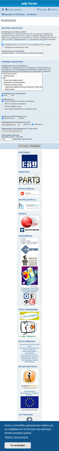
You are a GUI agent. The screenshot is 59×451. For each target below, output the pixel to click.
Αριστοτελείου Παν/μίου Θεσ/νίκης (30, 345)
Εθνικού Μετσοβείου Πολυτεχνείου (29, 352)
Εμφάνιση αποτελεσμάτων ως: (14, 116)
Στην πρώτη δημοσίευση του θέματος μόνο (20, 109)
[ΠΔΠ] (22, 78)
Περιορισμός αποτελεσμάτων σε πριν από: (19, 128)
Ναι (5, 95)
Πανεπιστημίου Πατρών (29, 358)
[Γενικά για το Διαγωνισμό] (22, 80)
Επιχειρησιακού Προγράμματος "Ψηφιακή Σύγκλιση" (29, 393)
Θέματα (21, 118)
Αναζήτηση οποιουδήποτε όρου (16, 47)
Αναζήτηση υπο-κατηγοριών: (14, 93)
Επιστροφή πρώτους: (11, 135)
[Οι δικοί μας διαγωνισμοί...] (22, 85)
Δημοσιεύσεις (9, 118)
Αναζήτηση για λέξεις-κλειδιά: (14, 32)
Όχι (12, 95)
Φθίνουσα (38, 124)
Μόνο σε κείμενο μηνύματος (15, 104)
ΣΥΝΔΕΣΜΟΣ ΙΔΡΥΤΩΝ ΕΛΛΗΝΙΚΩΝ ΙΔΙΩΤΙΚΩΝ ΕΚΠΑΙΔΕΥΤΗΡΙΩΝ (29, 290)
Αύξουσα (26, 124)
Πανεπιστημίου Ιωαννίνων (29, 356)
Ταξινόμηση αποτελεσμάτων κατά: (16, 122)
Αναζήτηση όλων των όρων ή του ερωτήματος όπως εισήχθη (27, 45)
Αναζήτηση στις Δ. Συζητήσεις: (15, 66)
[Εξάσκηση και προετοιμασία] (22, 82)
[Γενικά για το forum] (22, 74)
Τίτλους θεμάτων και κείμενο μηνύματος (19, 101)
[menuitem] (13, 9)
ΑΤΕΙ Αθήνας (29, 362)
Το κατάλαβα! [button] (17, 445)
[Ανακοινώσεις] (22, 76)
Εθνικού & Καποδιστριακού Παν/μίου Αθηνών (29, 348)
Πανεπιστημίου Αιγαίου (29, 355)
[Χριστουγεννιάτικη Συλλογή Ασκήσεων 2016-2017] (22, 87)
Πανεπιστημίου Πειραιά (30, 360)
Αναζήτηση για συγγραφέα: (13, 51)
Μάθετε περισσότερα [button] (16, 437)
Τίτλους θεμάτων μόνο (13, 106)
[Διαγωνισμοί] (22, 89)
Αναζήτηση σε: (8, 99)
